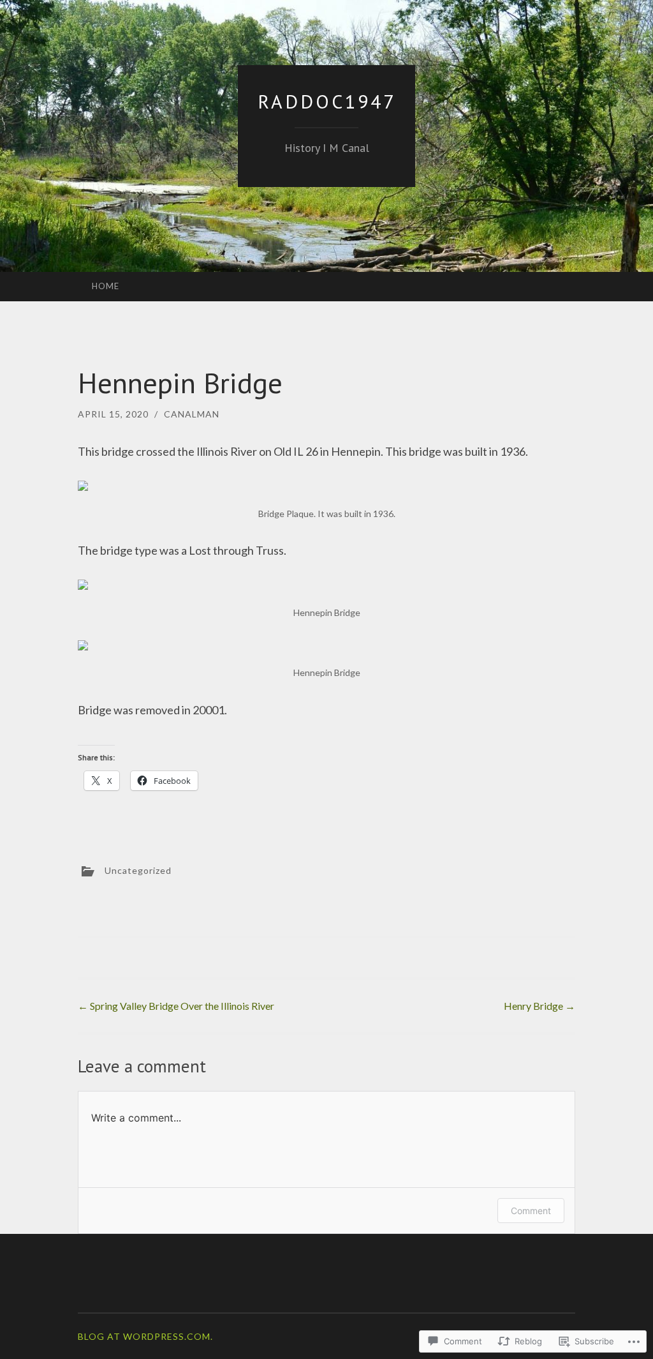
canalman (191, 414)
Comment (531, 1210)
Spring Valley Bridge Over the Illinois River (176, 1006)
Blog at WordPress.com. (145, 1336)
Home (105, 286)
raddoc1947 (327, 101)
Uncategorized (138, 869)
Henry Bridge (539, 1006)
